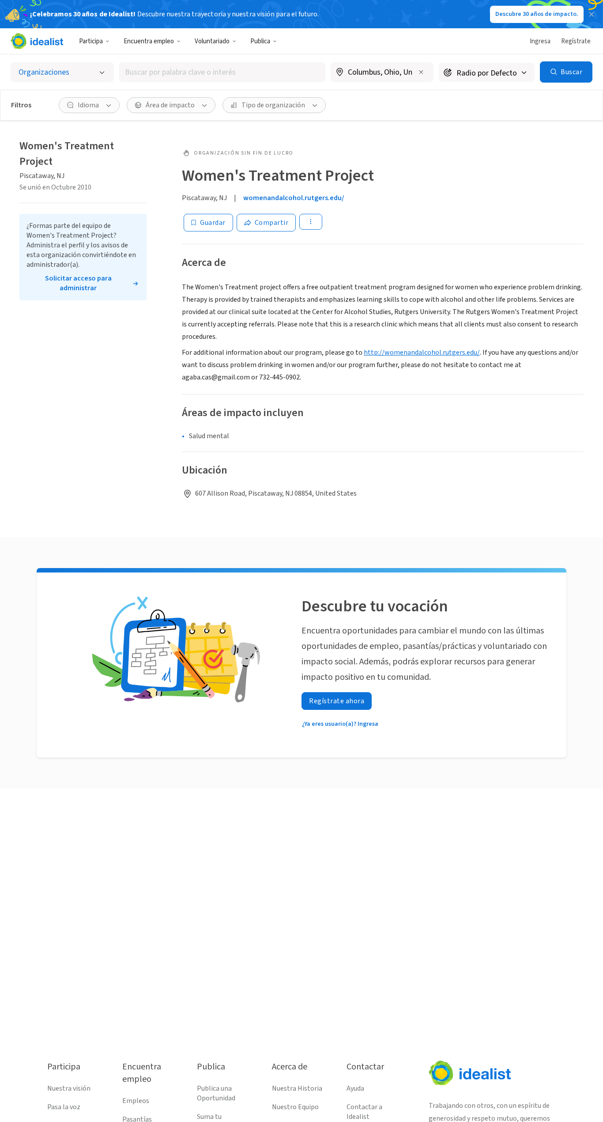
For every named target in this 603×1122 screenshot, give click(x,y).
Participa (91, 41)
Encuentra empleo (149, 41)
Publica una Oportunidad (216, 1093)
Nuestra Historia (297, 1088)
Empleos (135, 1101)
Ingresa (540, 41)
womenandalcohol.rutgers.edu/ (293, 197)
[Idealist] (37, 41)
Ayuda (355, 1088)
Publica (260, 41)
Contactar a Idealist (364, 1112)
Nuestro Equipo (295, 1107)
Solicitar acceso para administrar (78, 283)
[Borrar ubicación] (421, 72)
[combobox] (222, 72)
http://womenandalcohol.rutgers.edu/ (422, 352)
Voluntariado (212, 41)
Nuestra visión (68, 1088)
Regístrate (576, 41)
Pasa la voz (63, 1107)
